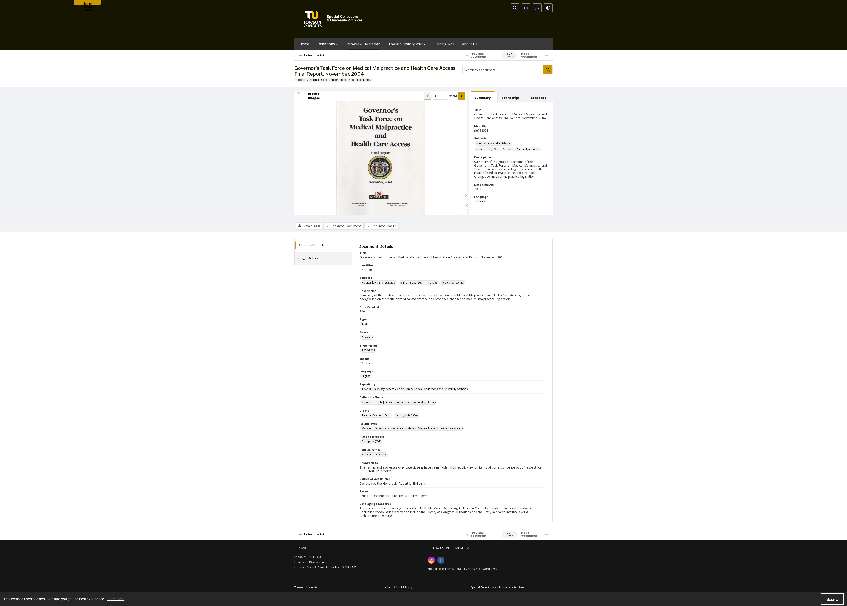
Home (304, 43)
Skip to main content (87, 3)
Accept (832, 599)
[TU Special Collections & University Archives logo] (334, 19)
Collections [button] (326, 43)
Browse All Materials (364, 43)
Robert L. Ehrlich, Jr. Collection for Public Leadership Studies (334, 80)
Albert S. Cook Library (398, 587)
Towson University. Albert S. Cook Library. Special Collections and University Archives (415, 389)
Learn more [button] (115, 599)
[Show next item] (461, 96)
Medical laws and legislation (493, 143)
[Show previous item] (427, 96)
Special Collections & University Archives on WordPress (462, 569)
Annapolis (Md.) (371, 441)
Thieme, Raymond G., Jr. (376, 415)
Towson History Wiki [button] (405, 43)
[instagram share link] (431, 560)
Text (364, 324)
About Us (469, 43)
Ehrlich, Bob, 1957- (406, 415)
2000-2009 (368, 350)
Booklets (367, 337)
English (480, 202)
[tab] (483, 96)
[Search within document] (547, 69)
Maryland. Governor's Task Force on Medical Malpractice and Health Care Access (412, 428)
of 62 (453, 96)
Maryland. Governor (374, 454)
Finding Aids (444, 43)
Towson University (305, 587)
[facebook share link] (440, 560)
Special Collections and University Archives (497, 587)
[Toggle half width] (466, 205)
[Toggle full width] (466, 195)
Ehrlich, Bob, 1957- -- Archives (494, 149)
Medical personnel (528, 149)
